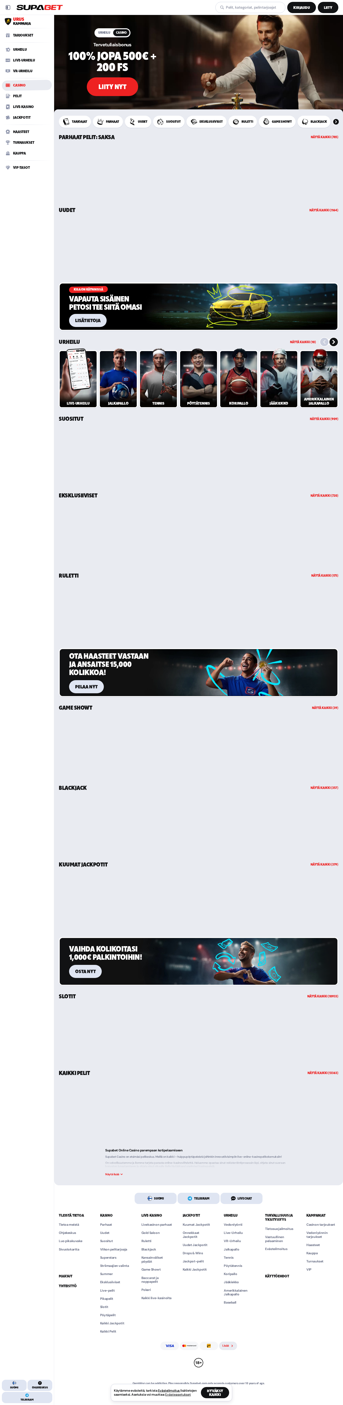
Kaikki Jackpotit (112, 1323)
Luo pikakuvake (70, 1241)
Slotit (67, 996)
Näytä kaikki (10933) (322, 996)
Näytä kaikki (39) (325, 708)
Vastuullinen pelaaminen (274, 1239)
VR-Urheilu (232, 1241)
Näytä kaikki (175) (324, 575)
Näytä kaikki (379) (324, 864)
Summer (106, 1274)
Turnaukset (314, 1261)
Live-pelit (107, 1291)
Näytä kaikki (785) (324, 137)
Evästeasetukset (178, 1394)
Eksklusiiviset (78, 495)
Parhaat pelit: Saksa (87, 137)
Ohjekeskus (67, 1233)
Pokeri (146, 1290)
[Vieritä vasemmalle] (324, 342)
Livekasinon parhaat (156, 1225)
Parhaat (106, 1225)
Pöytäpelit (108, 1315)
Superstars (108, 1258)
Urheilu (104, 33)
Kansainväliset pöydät (152, 1260)
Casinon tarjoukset (320, 1225)
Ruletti (69, 576)
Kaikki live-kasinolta (156, 1298)
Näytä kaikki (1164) (323, 210)
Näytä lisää (112, 1174)
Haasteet (313, 1245)
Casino (121, 33)
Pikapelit (106, 1299)
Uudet (67, 210)
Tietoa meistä (69, 1225)
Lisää (225, 1346)
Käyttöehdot (277, 1276)
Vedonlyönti (233, 1225)
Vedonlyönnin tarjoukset (317, 1235)
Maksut (65, 1276)
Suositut (71, 419)
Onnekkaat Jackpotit (191, 1235)
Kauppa (312, 1253)
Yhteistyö (68, 1286)
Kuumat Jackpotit (83, 865)
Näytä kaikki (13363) (323, 1073)
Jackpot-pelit (193, 1261)
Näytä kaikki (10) (303, 342)
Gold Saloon (150, 1233)
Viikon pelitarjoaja (113, 1249)
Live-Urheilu (233, 1233)
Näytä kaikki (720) (324, 495)
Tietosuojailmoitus (279, 1229)
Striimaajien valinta (114, 1266)
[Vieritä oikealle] (336, 122)
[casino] (198, 64)
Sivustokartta (69, 1249)
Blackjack (73, 788)
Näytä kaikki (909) (324, 419)
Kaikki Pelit (74, 1073)
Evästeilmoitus (276, 1249)
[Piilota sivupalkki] (8, 7)
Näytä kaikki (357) (324, 788)
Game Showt (75, 708)
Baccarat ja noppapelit (149, 1280)
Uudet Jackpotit (195, 1245)
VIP (309, 1270)
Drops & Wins (193, 1253)
